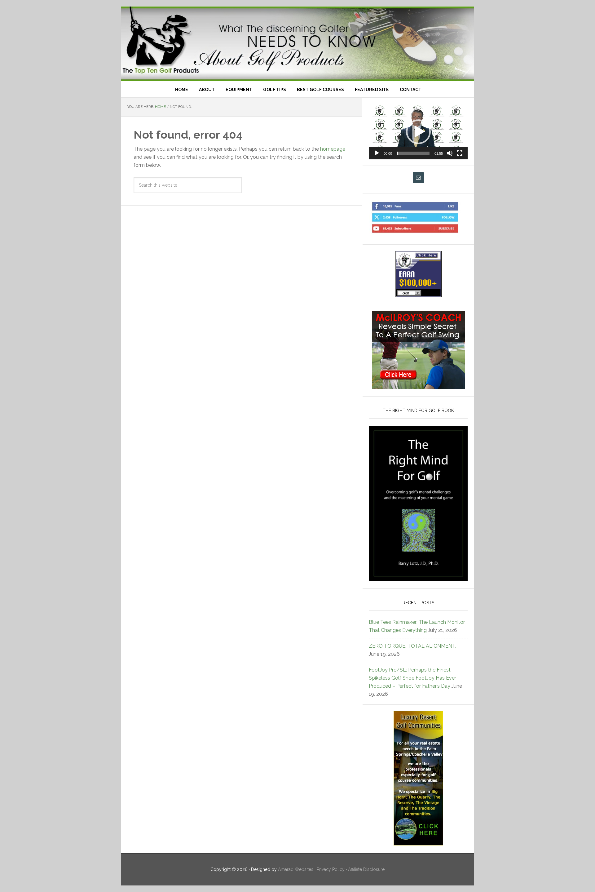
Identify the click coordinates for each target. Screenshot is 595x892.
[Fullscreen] (459, 153)
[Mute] (450, 153)
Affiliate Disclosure (366, 869)
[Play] (377, 153)
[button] (418, 131)
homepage (332, 149)
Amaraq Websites (295, 869)
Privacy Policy (331, 869)
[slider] (413, 153)
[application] (418, 131)
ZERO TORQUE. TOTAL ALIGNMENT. (412, 646)
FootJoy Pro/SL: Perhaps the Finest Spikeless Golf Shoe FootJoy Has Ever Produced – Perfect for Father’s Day (412, 678)
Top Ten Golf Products (297, 44)
